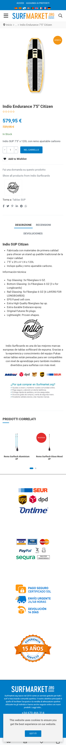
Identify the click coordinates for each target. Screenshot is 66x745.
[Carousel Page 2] (35, 468)
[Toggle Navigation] (6, 16)
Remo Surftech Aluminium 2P (16, 457)
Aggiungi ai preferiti (37, 3)
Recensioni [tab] (43, 224)
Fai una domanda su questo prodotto (24, 169)
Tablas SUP (19, 199)
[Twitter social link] (7, 206)
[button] (60, 16)
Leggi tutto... (36, 707)
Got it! (33, 733)
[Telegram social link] (21, 206)
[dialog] (33, 728)
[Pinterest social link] (12, 206)
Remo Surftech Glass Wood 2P (49, 457)
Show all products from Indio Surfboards (26, 175)
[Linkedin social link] (16, 206)
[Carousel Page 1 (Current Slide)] (31, 468)
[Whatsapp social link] (26, 206)
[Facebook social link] (4, 206)
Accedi (20, 3)
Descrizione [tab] (23, 224)
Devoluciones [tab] (33, 233)
